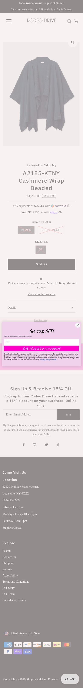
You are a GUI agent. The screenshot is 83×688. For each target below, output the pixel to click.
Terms (54, 359)
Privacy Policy (45, 359)
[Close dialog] (77, 325)
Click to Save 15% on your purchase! (41, 348)
